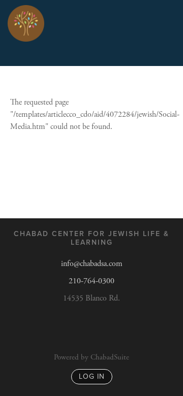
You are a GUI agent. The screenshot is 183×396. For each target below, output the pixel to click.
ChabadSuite (109, 357)
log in (92, 376)
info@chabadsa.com (92, 263)
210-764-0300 (91, 281)
